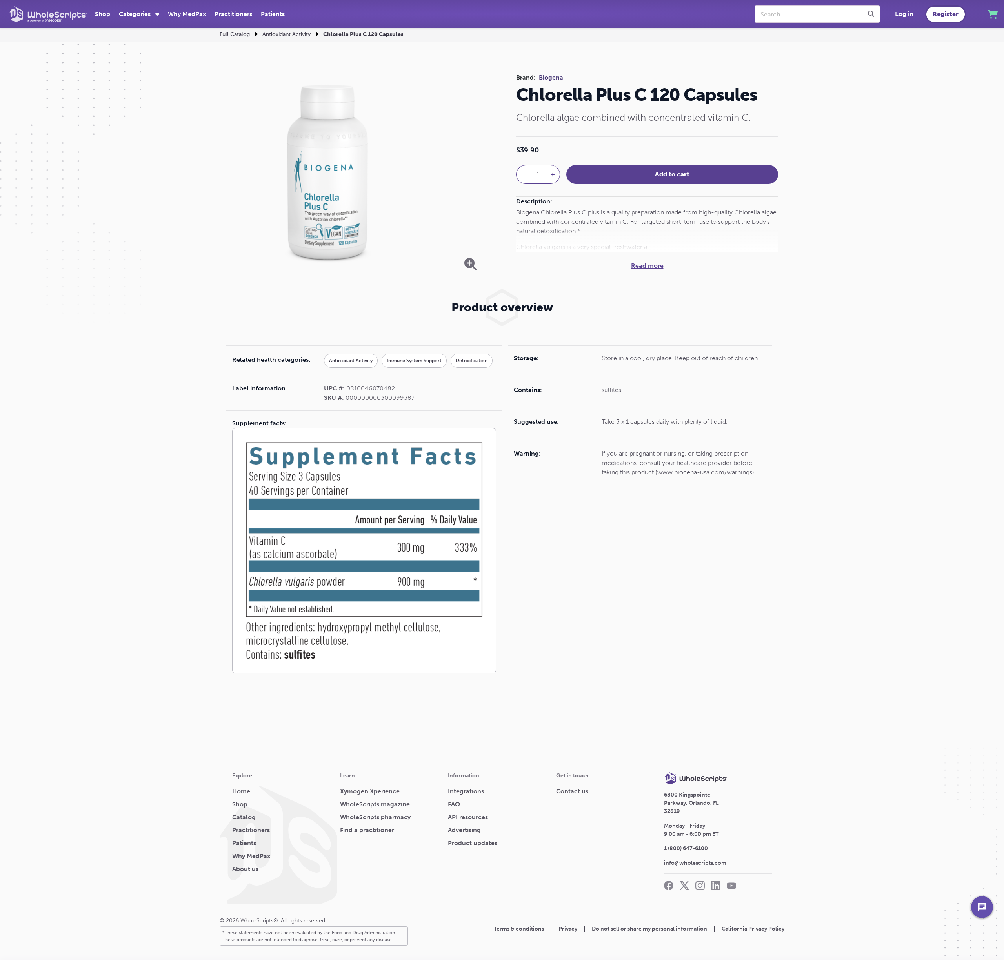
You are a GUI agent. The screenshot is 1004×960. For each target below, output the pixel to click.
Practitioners (233, 14)
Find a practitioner (367, 830)
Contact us (572, 791)
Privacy (567, 929)
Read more (647, 265)
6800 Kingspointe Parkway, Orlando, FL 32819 (691, 803)
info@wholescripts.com (695, 863)
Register (946, 14)
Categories (135, 14)
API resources (468, 817)
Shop (102, 14)
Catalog (244, 817)
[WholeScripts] (48, 14)
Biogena (551, 77)
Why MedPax (187, 14)
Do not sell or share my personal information (649, 929)
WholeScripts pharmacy (375, 817)
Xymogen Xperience (370, 791)
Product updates (472, 843)
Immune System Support (414, 360)
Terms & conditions (519, 929)
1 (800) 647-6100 (686, 848)
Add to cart (672, 174)
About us (245, 869)
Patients (273, 14)
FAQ (454, 804)
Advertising (464, 830)
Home (241, 791)
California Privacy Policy (753, 929)
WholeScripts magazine (375, 804)
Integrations (466, 791)
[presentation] (872, 14)
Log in (904, 14)
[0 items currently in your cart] (993, 14)
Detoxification (471, 360)
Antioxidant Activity (286, 34)
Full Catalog (235, 34)
